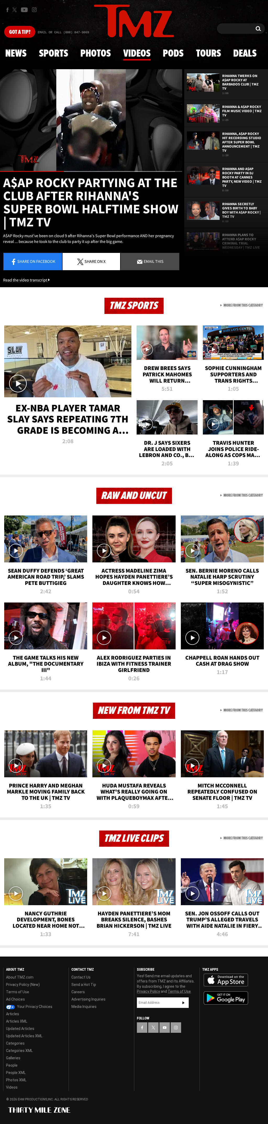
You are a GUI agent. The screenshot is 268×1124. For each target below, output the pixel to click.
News (15, 53)
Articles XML (16, 1021)
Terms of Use (17, 992)
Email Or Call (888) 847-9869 (63, 32)
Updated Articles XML (24, 1036)
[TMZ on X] (15, 9)
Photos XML (16, 1080)
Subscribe (183, 1002)
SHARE (95, 261)
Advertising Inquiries (88, 999)
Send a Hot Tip (83, 984)
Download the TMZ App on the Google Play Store (226, 998)
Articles (12, 1014)
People (12, 1065)
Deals (244, 53)
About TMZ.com (20, 977)
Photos (95, 53)
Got (19, 32)
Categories (15, 1043)
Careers (78, 992)
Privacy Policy (148, 991)
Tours (208, 53)
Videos (136, 53)
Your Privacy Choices (34, 1006)
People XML (16, 1073)
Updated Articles (20, 1029)
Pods (173, 53)
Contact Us (81, 977)
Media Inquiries (84, 1006)
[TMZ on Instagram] (34, 9)
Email (153, 261)
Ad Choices (15, 999)
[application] (91, 120)
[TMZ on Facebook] (7, 9)
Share (36, 261)
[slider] (91, 171)
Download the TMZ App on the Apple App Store (226, 980)
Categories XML (19, 1051)
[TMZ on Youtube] (24, 9)
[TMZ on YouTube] (164, 1027)
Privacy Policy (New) (23, 984)
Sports (53, 53)
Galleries (13, 1058)
